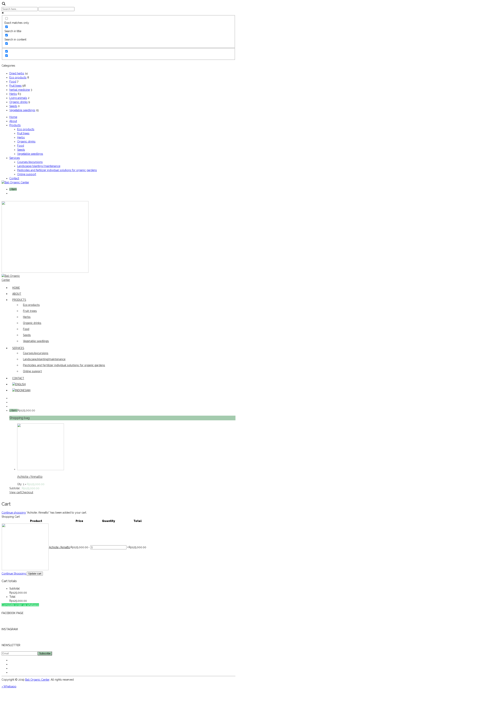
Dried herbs (16, 73)
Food (12, 81)
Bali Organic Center (37, 679)
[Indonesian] (21, 390)
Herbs (13, 93)
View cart (15, 492)
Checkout (27, 492)
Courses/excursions (30, 162)
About (13, 121)
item (14, 189)
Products (15, 125)
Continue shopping (14, 512)
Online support (26, 174)
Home (13, 117)
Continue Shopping (14, 573)
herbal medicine (19, 89)
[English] (19, 384)
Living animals (18, 97)
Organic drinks (18, 102)
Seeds (13, 106)
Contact (14, 178)
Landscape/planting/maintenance (38, 166)
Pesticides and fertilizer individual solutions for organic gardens (57, 170)
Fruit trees (15, 85)
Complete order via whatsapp (20, 604)
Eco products (18, 77)
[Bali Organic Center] (15, 182)
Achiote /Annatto (29, 477)
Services (14, 157)
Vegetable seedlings (22, 110)
